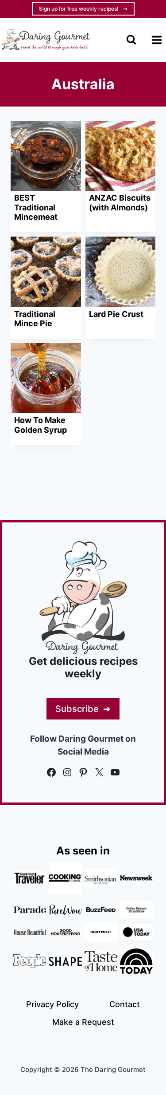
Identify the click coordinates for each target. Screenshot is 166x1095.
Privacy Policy (52, 1004)
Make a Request (83, 1022)
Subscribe (77, 709)
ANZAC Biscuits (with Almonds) (120, 202)
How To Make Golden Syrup (40, 425)
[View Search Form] (131, 39)
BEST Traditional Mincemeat (36, 207)
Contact (124, 1004)
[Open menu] (156, 40)
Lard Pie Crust (116, 314)
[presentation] (46, 156)
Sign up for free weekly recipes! (79, 8)
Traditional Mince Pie (34, 318)
